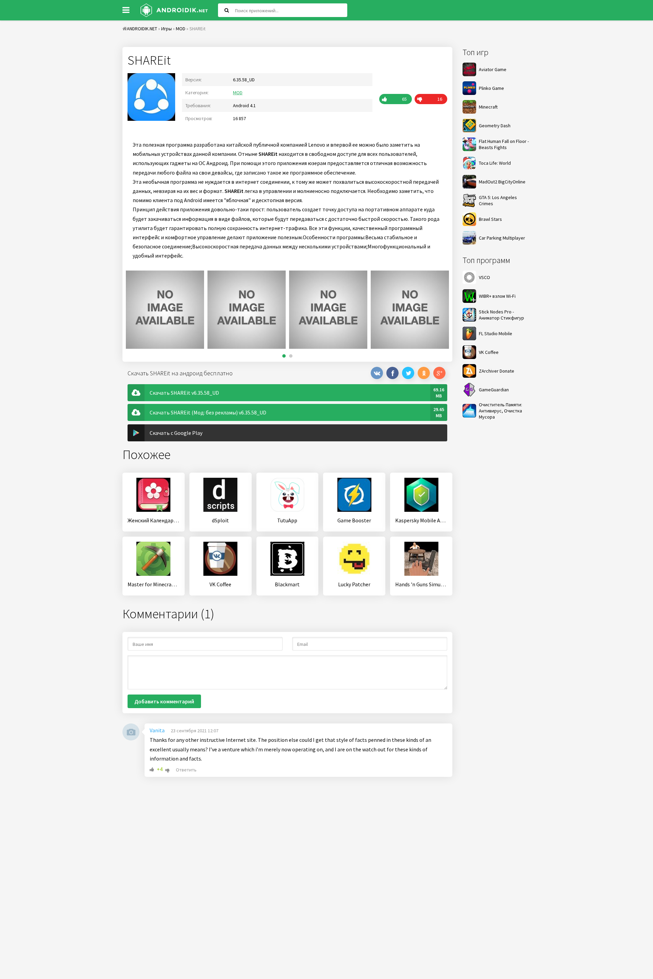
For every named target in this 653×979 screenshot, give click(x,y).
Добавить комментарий (164, 701)
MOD (237, 92)
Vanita (157, 730)
